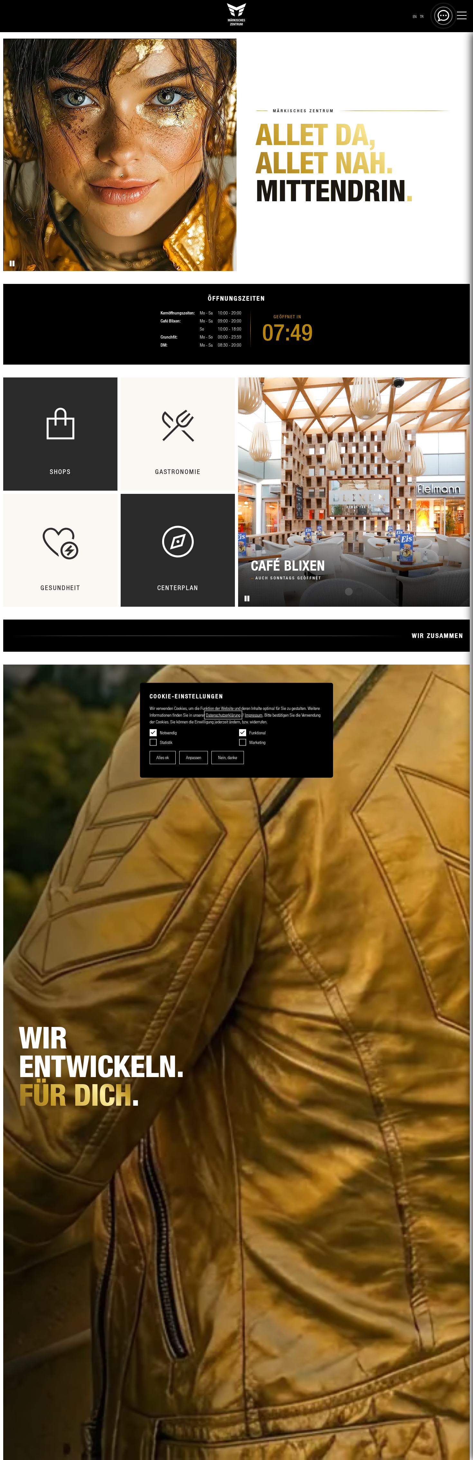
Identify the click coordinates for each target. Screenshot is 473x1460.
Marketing (257, 742)
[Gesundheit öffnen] (60, 550)
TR (421, 16)
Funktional (257, 732)
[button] (349, 591)
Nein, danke (227, 757)
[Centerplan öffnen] (178, 550)
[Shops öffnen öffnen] (60, 434)
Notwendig (168, 732)
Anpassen (193, 757)
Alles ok (162, 757)
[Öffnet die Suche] (443, 16)
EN (414, 16)
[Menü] (462, 16)
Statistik (166, 742)
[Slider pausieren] (246, 598)
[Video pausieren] (11, 263)
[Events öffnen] (178, 434)
